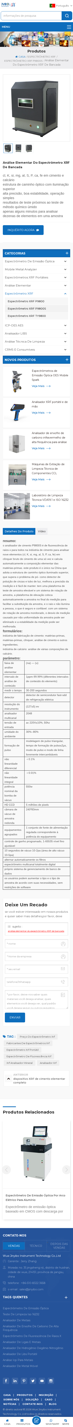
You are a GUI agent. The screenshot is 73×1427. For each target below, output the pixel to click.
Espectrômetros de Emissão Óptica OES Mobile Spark (50, 375)
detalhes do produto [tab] (19, 531)
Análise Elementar (18, 285)
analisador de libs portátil (20, 1354)
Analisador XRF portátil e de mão (50, 404)
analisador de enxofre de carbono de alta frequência (31, 1328)
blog (53, 1403)
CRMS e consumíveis (20, 349)
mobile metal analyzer (21, 269)
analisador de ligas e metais (22, 1342)
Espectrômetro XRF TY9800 (27, 316)
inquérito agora (20, 230)
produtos (25, 1394)
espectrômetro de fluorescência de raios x (32, 1336)
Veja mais (38, 386)
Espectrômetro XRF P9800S (27, 308)
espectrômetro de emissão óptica (29, 261)
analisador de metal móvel (20, 1366)
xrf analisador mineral (20, 1062)
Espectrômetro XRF (42, 56)
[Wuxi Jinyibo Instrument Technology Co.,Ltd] (8, 4)
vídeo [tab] (42, 531)
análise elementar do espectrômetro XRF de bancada (36, 931)
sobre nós (11, 1399)
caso (48, 1399)
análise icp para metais (18, 1360)
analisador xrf (48, 1062)
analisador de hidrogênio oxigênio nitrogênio (33, 1348)
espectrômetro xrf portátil (23, 1049)
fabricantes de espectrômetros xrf (28, 1043)
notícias (9, 1403)
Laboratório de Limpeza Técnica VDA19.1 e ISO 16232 (50, 498)
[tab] (14, 1246)
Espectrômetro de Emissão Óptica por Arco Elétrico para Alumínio (35, 1198)
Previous (6, 1169)
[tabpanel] (36, 1274)
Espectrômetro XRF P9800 (26, 301)
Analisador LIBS (16, 333)
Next (66, 1169)
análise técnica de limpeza (25, 341)
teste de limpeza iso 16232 (21, 1314)
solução (32, 1399)
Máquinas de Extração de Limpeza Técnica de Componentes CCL (48, 469)
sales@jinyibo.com (31, 1289)
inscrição (46, 1394)
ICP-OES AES (14, 325)
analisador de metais (16, 1320)
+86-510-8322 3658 (33, 1283)
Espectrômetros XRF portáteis (26, 277)
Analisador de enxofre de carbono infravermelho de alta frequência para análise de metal (49, 437)
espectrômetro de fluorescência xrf (29, 1056)
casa (22, 56)
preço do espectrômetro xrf (37, 1036)
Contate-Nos (32, 1403)
